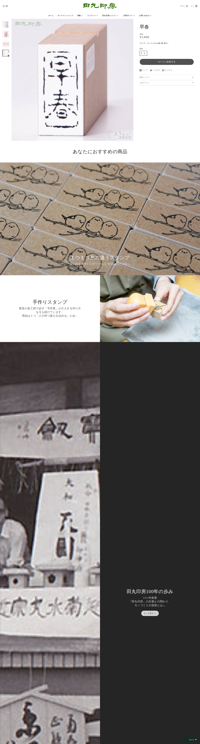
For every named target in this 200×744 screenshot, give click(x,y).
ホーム (50, 15)
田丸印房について (109, 15)
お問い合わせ (144, 15)
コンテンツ (91, 15)
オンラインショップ (65, 15)
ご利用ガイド (127, 15)
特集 (79, 15)
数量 (141, 49)
